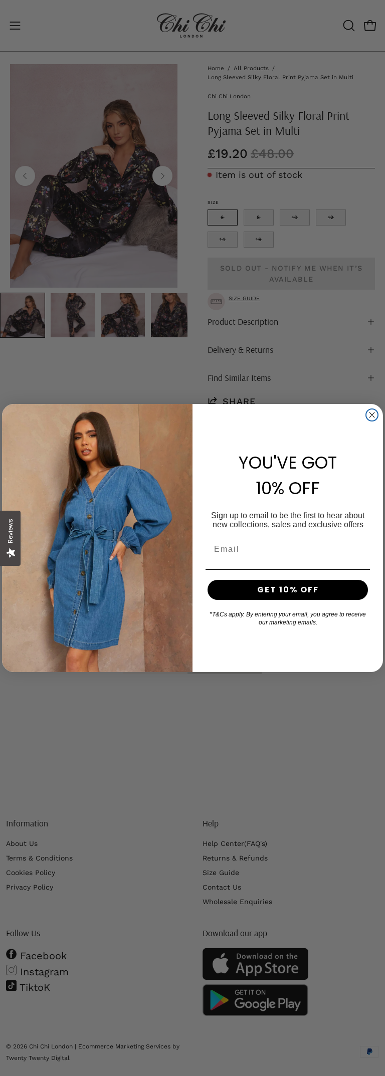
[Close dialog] (372, 415)
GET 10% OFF (288, 589)
